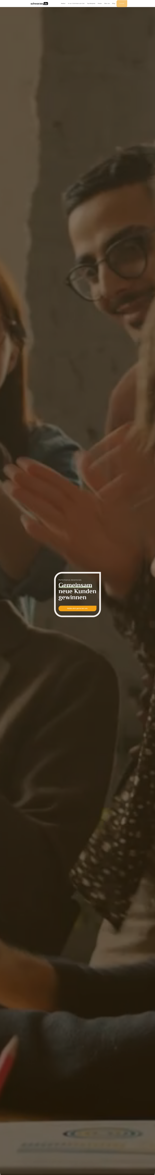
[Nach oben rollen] (151, 1171)
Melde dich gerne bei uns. (77, 608)
